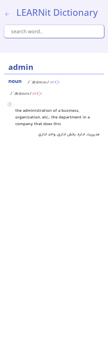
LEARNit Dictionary (57, 12)
